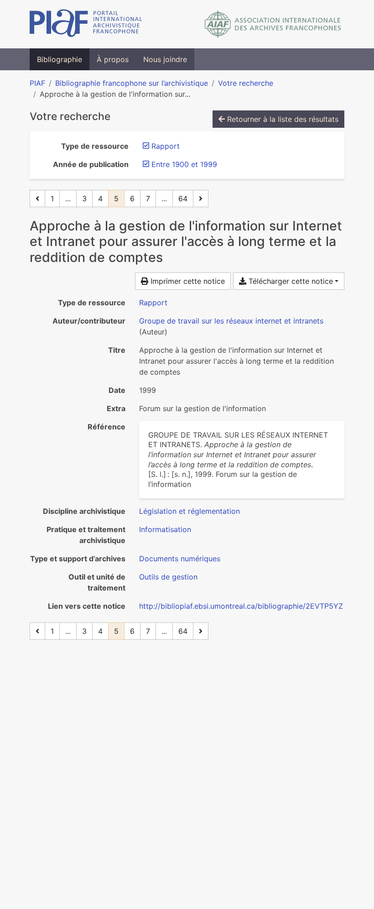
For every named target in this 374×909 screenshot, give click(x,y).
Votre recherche (245, 83)
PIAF (37, 83)
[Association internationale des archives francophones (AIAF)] (273, 24)
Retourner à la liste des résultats (281, 119)
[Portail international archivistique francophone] (86, 24)
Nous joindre (165, 59)
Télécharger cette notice (289, 281)
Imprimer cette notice (186, 281)
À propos (113, 59)
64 (182, 198)
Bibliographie (59, 59)
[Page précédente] (37, 198)
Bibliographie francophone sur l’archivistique (131, 83)
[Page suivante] (200, 198)
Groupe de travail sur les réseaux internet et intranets (231, 320)
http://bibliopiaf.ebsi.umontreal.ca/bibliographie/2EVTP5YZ (241, 606)
